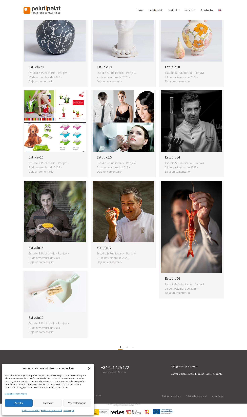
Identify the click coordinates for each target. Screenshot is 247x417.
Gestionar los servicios (16, 393)
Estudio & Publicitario (42, 73)
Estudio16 (36, 157)
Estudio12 (104, 247)
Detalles (59, 30)
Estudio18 (172, 67)
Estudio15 (104, 157)
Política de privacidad (51, 410)
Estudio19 (104, 67)
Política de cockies (171, 396)
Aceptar (18, 403)
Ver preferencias (77, 403)
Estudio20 (36, 67)
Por (62, 73)
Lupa (50, 30)
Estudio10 (36, 317)
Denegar (48, 403)
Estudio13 (36, 247)
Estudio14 (172, 157)
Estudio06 (172, 278)
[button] (89, 368)
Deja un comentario (41, 81)
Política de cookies (30, 410)
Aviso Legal (69, 410)
